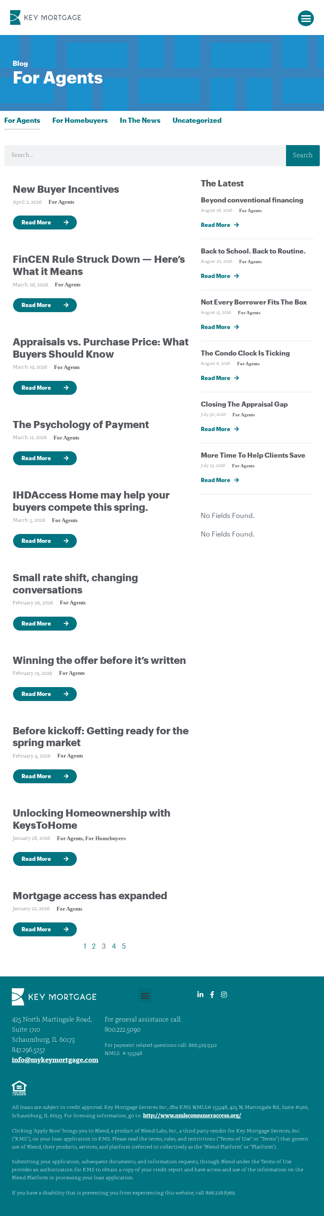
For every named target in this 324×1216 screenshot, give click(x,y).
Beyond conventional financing (252, 200)
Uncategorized (197, 120)
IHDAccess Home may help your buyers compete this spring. (91, 500)
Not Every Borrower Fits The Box (254, 302)
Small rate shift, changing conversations (75, 583)
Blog (20, 63)
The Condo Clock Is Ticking (245, 353)
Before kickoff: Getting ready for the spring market (101, 736)
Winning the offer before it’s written (99, 660)
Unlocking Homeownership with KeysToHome (91, 818)
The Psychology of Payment (81, 424)
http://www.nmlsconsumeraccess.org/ (192, 1116)
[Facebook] (212, 994)
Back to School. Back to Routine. (253, 251)
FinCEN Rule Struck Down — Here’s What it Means (99, 265)
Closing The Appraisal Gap (244, 404)
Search (303, 155)
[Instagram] (224, 994)
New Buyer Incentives (66, 189)
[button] (306, 19)
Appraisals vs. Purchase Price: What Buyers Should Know (101, 347)
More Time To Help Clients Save (253, 455)
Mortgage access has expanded (90, 895)
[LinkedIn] (200, 994)
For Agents (22, 120)
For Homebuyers (80, 120)
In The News (140, 120)
